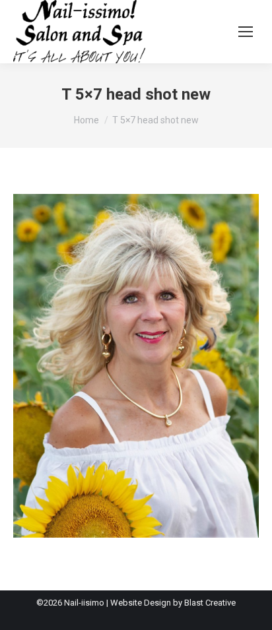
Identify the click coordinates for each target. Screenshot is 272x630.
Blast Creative (210, 603)
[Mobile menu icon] (245, 31)
